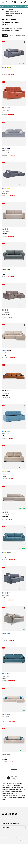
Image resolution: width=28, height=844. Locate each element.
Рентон (4, 557)
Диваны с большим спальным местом (13, 13)
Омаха (4, 719)
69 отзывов (22, 508)
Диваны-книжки (8, 15)
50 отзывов (22, 750)
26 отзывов (22, 548)
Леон (3, 274)
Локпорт (4, 759)
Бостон (4, 72)
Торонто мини (6, 314)
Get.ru (3, 9)
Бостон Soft (5, 152)
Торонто (4, 193)
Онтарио (4, 233)
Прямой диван (5, 110)
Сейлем (4, 678)
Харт (3, 112)
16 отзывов (22, 629)
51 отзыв (23, 710)
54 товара (11, 35)
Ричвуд (4, 355)
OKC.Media (24, 837)
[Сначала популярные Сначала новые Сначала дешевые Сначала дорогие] (21, 35)
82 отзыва (23, 306)
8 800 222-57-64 (21, 2)
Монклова (5, 395)
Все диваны (10, 9)
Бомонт (4, 476)
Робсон (4, 435)
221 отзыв (23, 63)
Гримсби (4, 638)
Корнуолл (5, 516)
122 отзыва (22, 184)
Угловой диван (5, 191)
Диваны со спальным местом (11, 11)
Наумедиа (24, 840)
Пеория (4, 597)
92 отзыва (23, 467)
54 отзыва (23, 589)
